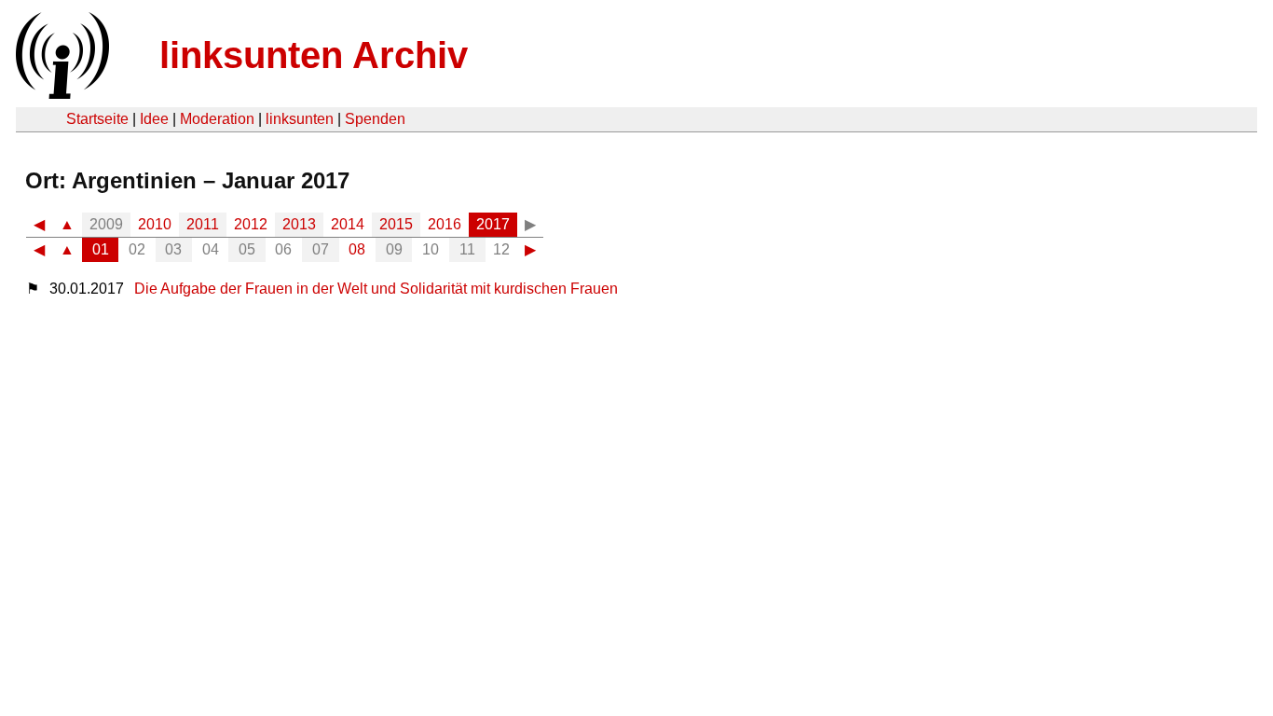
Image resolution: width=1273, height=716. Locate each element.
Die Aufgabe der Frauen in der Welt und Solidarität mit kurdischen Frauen (376, 288)
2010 (154, 224)
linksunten (300, 119)
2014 (347, 224)
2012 (250, 224)
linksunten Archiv (313, 55)
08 (357, 249)
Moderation (217, 119)
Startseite (97, 119)
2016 (444, 224)
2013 (299, 224)
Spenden (375, 119)
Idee (154, 119)
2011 (202, 224)
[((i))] (60, 94)
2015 (396, 224)
